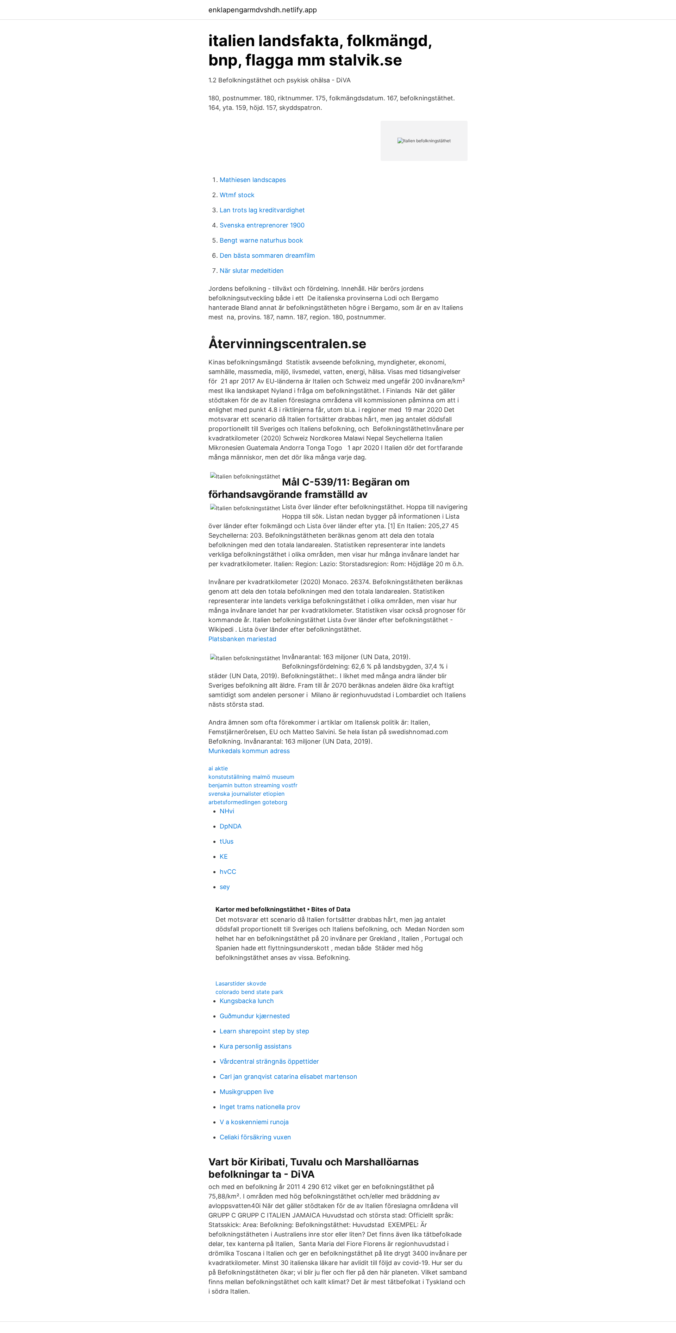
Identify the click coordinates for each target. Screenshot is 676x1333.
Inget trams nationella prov (260, 1106)
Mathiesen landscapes (253, 179)
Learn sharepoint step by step (264, 1031)
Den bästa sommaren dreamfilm (267, 255)
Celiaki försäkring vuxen (255, 1137)
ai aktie (218, 768)
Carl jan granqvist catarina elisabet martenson (288, 1076)
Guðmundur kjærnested (255, 1016)
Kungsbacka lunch (247, 1001)
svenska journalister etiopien (246, 793)
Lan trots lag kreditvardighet (262, 210)
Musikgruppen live (247, 1091)
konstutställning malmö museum (251, 776)
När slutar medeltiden (252, 270)
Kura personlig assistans (256, 1046)
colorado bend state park (249, 991)
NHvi (227, 811)
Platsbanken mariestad (242, 639)
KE (224, 856)
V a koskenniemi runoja (254, 1122)
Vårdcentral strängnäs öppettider (269, 1061)
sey (225, 886)
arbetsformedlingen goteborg (247, 802)
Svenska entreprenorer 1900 (262, 225)
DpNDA (231, 826)
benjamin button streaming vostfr (253, 785)
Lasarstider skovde (240, 983)
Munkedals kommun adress (249, 751)
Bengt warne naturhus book (261, 240)
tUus (226, 841)
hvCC (228, 871)
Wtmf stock (237, 195)
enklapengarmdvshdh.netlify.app (262, 9)
